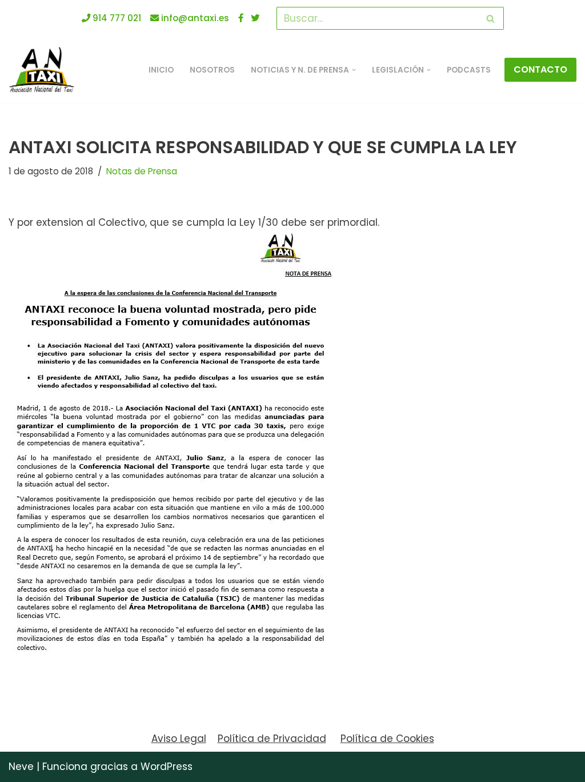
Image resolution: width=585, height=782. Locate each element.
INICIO (161, 70)
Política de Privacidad (272, 738)
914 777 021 (115, 18)
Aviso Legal (178, 738)
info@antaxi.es (194, 18)
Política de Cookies (387, 738)
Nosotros (212, 70)
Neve (21, 766)
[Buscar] (491, 18)
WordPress (167, 766)
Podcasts (469, 70)
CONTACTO (540, 69)
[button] (354, 70)
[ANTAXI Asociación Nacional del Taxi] (45, 70)
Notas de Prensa (141, 171)
